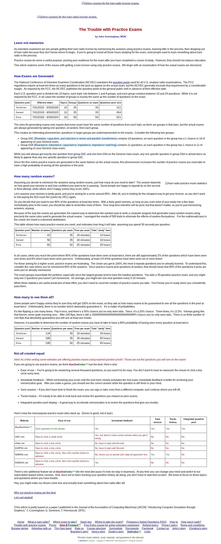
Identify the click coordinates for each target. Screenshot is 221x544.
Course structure (96, 528)
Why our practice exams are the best (35, 492)
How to (174, 522)
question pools (121, 82)
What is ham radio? (39, 522)
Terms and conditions (192, 525)
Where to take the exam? (109, 522)
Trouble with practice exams (30, 525)
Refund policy (150, 525)
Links (147, 531)
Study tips (86, 522)
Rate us (79, 528)
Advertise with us (41, 528)
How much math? (191, 522)
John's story (179, 528)
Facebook (147, 528)
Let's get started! (23, 497)
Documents (132, 528)
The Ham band (63, 528)
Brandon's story (79, 531)
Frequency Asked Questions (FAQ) (146, 522)
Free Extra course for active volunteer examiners (111, 525)
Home (20, 522)
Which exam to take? (65, 522)
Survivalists (115, 528)
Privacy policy (170, 525)
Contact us (163, 528)
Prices (52, 525)
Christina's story (198, 528)
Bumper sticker (19, 528)
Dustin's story (116, 531)
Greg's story (98, 531)
